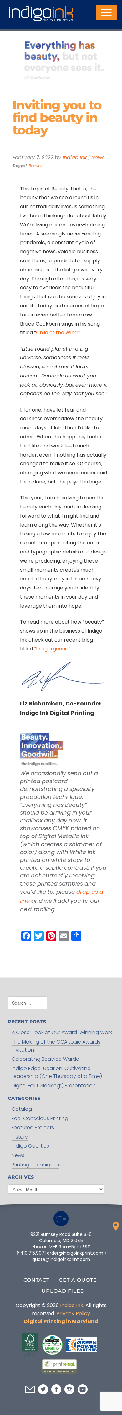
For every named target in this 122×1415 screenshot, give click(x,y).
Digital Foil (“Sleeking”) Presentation (54, 1085)
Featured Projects (33, 1127)
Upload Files (63, 1291)
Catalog (22, 1109)
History (20, 1136)
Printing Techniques (35, 1164)
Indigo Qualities (30, 1146)
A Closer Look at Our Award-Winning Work (62, 1032)
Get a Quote (78, 1280)
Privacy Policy (73, 1313)
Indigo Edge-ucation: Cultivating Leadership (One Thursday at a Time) (57, 1072)
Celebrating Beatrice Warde (45, 1059)
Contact (36, 1280)
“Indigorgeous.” (52, 648)
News (97, 157)
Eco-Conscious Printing (40, 1118)
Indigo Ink (75, 157)
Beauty (35, 166)
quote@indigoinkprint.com (61, 1259)
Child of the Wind (57, 332)
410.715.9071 (33, 1253)
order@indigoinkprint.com (75, 1253)
